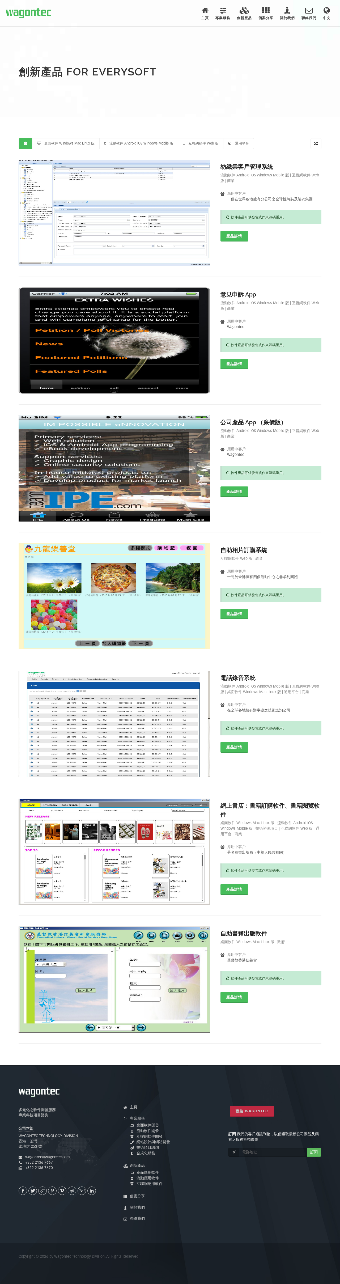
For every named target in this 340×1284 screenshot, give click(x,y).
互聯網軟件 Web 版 (201, 143)
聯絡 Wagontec (252, 1111)
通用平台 (240, 143)
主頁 (133, 1107)
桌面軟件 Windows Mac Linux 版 (68, 143)
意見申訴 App (238, 294)
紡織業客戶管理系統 (246, 166)
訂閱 (314, 1152)
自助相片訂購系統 (243, 549)
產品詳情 (234, 236)
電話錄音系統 (238, 677)
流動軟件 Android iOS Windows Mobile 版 (139, 143)
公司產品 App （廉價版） (253, 422)
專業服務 (137, 1118)
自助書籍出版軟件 (243, 933)
